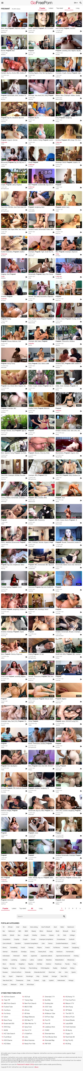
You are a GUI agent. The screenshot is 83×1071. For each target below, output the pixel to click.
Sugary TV (69, 1033)
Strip (37, 976)
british (64, 207)
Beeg (57, 390)
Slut (60, 972)
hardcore (19, 788)
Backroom (71, 927)
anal (57, 28)
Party (74, 964)
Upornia (30, 54)
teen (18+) (4, 207)
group (30, 162)
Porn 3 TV (28, 1030)
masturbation (60, 453)
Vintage (71, 980)
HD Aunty (68, 1030)
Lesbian (40, 960)
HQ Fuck (27, 997)
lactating (64, 50)
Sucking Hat (49, 1003)
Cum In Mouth (7, 943)
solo (69, 50)
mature (58, 95)
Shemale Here (50, 1033)
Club (64, 935)
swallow (21, 252)
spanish (35, 28)
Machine (49, 960)
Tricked (36, 980)
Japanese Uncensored (63, 956)
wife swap (71, 140)
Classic (51, 935)
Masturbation (59, 960)
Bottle (4, 935)
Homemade (69, 951)
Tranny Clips (29, 1000)
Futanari (65, 947)
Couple (25, 939)
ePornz (27, 1010)
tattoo (22, 564)
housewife (43, 296)
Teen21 (58, 725)
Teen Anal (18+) (7, 980)
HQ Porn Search (9, 997)
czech (20, 587)
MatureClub (59, 99)
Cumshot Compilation (31, 943)
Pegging (5, 968)
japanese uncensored (12, 542)
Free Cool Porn (70, 1000)
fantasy (13, 654)
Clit (58, 935)
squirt (13, 229)
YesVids (58, 613)
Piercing (22, 968)
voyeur (27, 162)
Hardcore (59, 951)
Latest (51, 8)
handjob (3, 73)
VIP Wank (68, 1010)
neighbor (19, 184)
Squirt (11, 976)
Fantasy (31, 947)
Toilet (28, 980)
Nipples (30, 964)
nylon (63, 721)
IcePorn (58, 77)
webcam (15, 341)
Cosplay (16, 939)
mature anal (67, 564)
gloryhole (15, 117)
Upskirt (51, 980)
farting (58, 766)
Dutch (73, 943)
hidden (73, 95)
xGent (6, 1017)
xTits (2, 77)
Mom (4, 964)
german (15, 140)
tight (42, 252)
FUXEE (47, 1030)
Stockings (29, 976)
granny (69, 73)
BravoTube (59, 524)
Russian (5, 972)
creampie (58, 73)
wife (18, 73)
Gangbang (75, 947)
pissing (74, 319)
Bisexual (49, 931)
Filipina (39, 947)
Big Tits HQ (69, 1040)
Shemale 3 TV (50, 997)
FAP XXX (48, 1044)
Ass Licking (34, 927)
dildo (16, 95)
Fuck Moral (7, 1037)
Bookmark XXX (9, 1023)
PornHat (3, 792)
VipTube (30, 859)
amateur (21, 95)
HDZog (3, 568)
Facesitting (13, 947)
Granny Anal (42, 951)
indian (36, 229)
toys (25, 95)
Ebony (5, 947)
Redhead (64, 968)
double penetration (7, 252)
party (57, 117)
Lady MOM (69, 1023)
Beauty (34, 931)
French (47, 947)
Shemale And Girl (39, 972)
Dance (50, 943)
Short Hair (52, 972)
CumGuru (7, 1010)
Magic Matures (30, 1017)
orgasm (9, 140)
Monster (12, 964)
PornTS (47, 1020)
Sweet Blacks (70, 1020)
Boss (73, 931)
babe (42, 207)
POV (76, 140)
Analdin (58, 144)
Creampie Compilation (46, 939)
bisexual (3, 788)
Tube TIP (7, 1000)
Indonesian (6, 956)
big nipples (48, 73)
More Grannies (29, 1040)
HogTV (58, 412)
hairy (6, 28)
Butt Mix (48, 1000)
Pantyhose (58, 964)
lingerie (75, 162)
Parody (67, 964)
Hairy (51, 951)
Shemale (27, 972)
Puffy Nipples (45, 968)
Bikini (41, 931)
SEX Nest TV (29, 1020)
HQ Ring (68, 1044)
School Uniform (16, 972)
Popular (42, 8)
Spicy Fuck (28, 1027)
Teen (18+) (64, 976)
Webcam (13, 984)
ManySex (3, 32)
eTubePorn (28, 1033)
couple (64, 73)
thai (26, 497)
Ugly (43, 980)
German (5, 951)
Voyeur (5, 984)
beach (67, 520)
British (12, 935)
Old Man (39, 964)
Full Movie (56, 947)
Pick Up (14, 968)
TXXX (29, 121)
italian (30, 28)
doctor (14, 73)
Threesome (19, 980)
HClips (57, 121)
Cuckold (71, 939)
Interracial (16, 956)
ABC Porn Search (10, 1003)
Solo (66, 972)
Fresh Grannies (70, 1027)
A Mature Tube (50, 1013)
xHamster (31, 32)
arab (61, 386)
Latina (32, 960)
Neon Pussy (8, 1020)
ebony (9, 363)
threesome (65, 341)
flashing (31, 73)
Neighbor (22, 964)
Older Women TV (30, 1023)
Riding (72, 968)
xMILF (2, 546)
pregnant (11, 28)
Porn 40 (47, 1023)
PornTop (3, 635)
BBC (44, 184)
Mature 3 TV (69, 1003)
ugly (79, 73)
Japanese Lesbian (46, 956)
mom (2, 28)
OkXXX (3, 166)
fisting (61, 28)
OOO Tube (48, 1007)
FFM (49, 676)
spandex (52, 699)
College (72, 935)
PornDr (58, 747)
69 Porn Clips (49, 1017)
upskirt (23, 28)
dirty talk (42, 73)
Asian (24, 927)
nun (43, 654)
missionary (4, 162)
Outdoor (48, 964)
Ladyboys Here (50, 1027)
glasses (37, 453)
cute (68, 430)
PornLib (30, 434)
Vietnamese (61, 980)
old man (10, 207)
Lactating (14, 960)
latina (14, 184)
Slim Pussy (69, 1007)
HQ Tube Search (9, 1033)
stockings (59, 162)
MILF (13, 50)
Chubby (34, 935)
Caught (26, 935)
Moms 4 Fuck (69, 1017)
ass (27, 28)
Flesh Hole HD (70, 1037)
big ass (9, 73)
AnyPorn (58, 233)
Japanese (34, 956)
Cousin (33, 939)
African (10, 927)
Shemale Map (49, 1040)
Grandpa (23, 951)
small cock (59, 654)
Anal (17, 927)
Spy (4, 976)
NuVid (30, 345)
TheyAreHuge (60, 837)
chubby (78, 95)
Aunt (55, 927)
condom (54, 386)
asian (36, 833)
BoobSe (3, 255)
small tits (48, 252)
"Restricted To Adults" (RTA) (25, 1064)
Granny (32, 951)
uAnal (57, 501)
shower (9, 341)
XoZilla (58, 54)
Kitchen (5, 960)
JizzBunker (59, 32)
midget (9, 810)
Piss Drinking (33, 968)
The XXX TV (69, 1013)
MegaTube (59, 457)
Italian (25, 956)
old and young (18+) (72, 721)
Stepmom (19, 976)
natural (47, 699)
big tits (9, 117)
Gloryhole (14, 951)
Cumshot (18, 943)
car (45, 28)
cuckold (40, 184)
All (69, 8)
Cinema (43, 935)
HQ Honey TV (69, 997)
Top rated (59, 8)
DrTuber (30, 166)
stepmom (17, 28)
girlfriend (52, 28)
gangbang (68, 117)
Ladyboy (23, 960)
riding (9, 319)
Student (45, 976)
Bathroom (12, 931)
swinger (3, 430)
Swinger (54, 976)
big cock (21, 117)
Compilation (6, 939)
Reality (55, 968)
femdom (72, 28)
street (12, 386)
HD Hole (27, 1013)
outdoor (22, 73)
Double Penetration (62, 943)
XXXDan (3, 54)
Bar (4, 931)
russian (22, 475)
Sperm (74, 972)
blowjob (71, 632)
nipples (73, 50)
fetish (30, 140)
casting (3, 497)
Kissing (76, 956)
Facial (23, 947)
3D (40, 654)
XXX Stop (7, 1027)
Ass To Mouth (45, 927)
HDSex (3, 390)
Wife (21, 984)
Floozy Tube (49, 1010)
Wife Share (30, 984)
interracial (78, 564)
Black (57, 931)
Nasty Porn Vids (30, 1044)
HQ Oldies (7, 1044)
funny (13, 363)
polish (35, 408)
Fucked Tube (8, 1007)
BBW (47, 363)
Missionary (70, 960)
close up (43, 453)
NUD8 (6, 1030)
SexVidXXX (31, 211)
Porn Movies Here (51, 1037)
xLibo (26, 1037)
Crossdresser (61, 939)
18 (48, 28)
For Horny (7, 1013)
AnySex (3, 99)
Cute (43, 943)
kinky (38, 296)
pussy (53, 252)
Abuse (36, 1067)
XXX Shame (8, 1040)
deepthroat (16, 564)
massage (31, 95)
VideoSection (59, 635)
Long (77, 8)
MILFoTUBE (28, 1007)
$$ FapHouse (5, 188)
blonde (3, 50)
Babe (62, 927)
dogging (3, 274)
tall (35, 296)
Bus (19, 935)
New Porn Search (30, 1003)
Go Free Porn (41, 2)
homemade (10, 95)
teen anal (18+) (39, 95)
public (48, 229)
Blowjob (65, 931)
